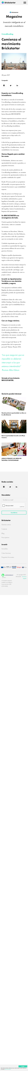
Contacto (4, 529)
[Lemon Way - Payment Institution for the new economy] (7, 575)
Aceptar (22, 1066)
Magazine (14, 16)
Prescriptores (5, 537)
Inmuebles (5, 549)
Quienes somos (6, 525)
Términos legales (24, 577)
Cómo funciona (6, 553)
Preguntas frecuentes (8, 557)
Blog (3, 533)
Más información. (8, 1069)
